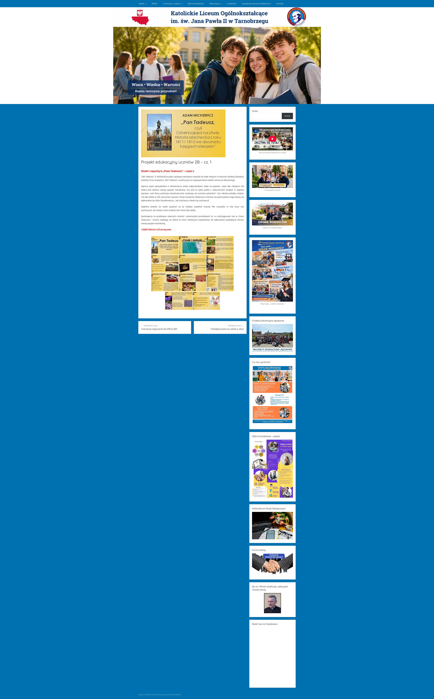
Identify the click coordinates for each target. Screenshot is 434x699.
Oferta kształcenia (196, 3)
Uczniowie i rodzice (171, 3)
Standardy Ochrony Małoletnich (256, 3)
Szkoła (141, 3)
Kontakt (279, 3)
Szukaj (255, 111)
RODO (154, 3)
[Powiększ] (290, 243)
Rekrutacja (214, 3)
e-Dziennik (231, 3)
